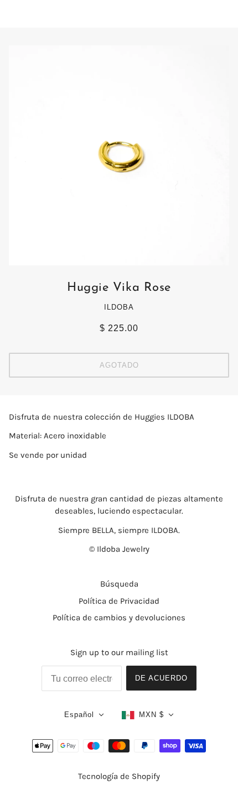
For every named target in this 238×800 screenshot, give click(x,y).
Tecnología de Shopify (119, 776)
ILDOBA (119, 307)
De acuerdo (161, 678)
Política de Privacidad (119, 601)
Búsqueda (119, 584)
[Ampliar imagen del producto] (119, 155)
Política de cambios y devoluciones (119, 618)
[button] (84, 715)
